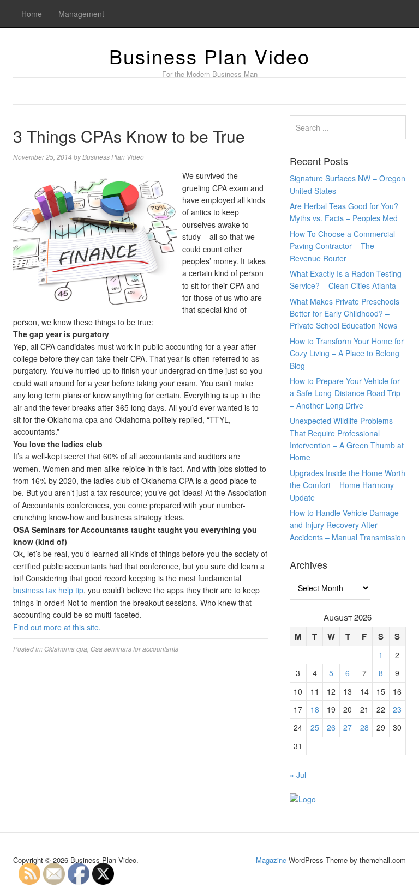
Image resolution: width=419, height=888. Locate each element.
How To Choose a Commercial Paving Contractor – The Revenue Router (342, 246)
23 (397, 709)
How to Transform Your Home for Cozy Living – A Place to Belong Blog (347, 353)
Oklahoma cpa (65, 648)
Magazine (271, 860)
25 (314, 727)
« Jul (298, 774)
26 (331, 727)
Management (81, 13)
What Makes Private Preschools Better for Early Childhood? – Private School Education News (344, 313)
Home (31, 13)
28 (364, 727)
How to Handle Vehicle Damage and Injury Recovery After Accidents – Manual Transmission (347, 525)
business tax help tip (48, 590)
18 (314, 709)
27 (347, 727)
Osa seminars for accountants (134, 648)
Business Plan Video (209, 56)
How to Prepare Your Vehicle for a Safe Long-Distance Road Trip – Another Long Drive (345, 393)
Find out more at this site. (57, 627)
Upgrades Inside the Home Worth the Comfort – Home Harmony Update (347, 485)
